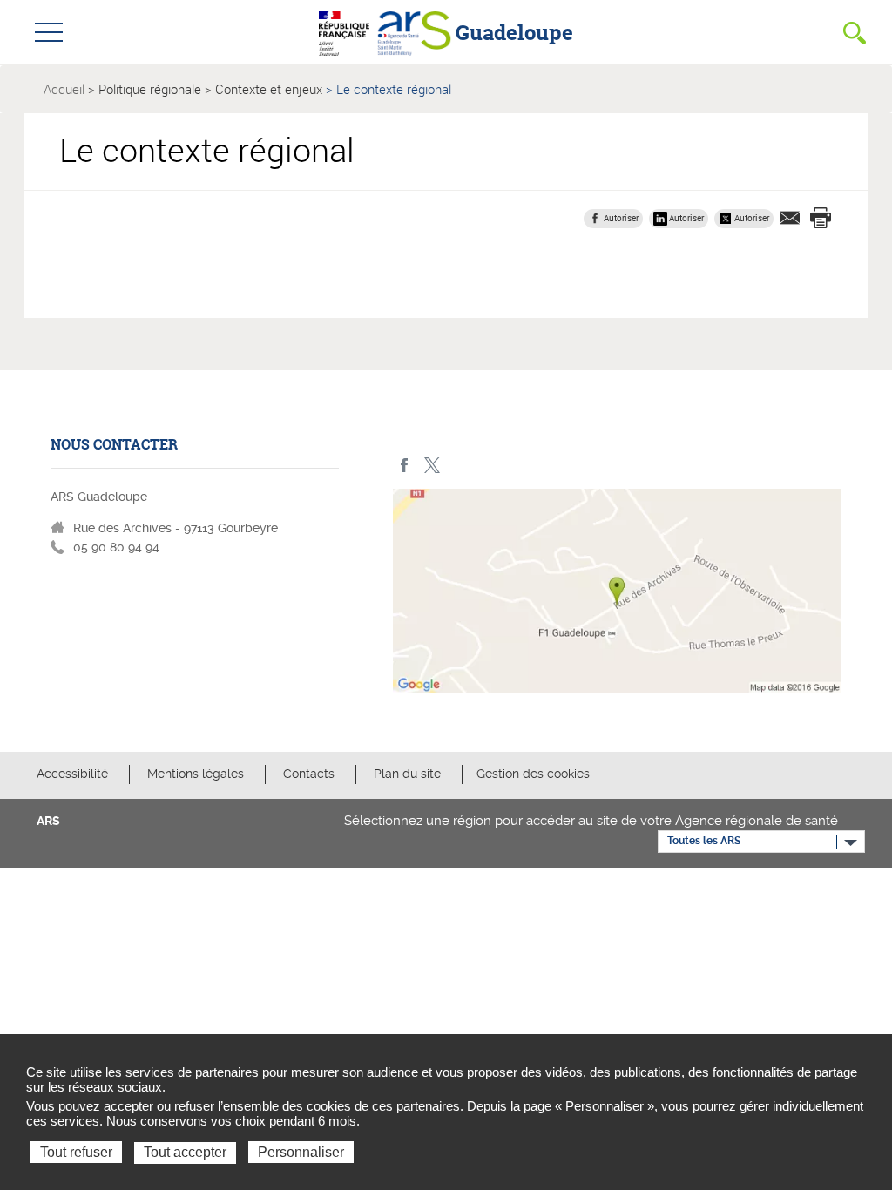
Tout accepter (185, 1152)
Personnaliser (301, 1152)
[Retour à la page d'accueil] (414, 31)
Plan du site (407, 774)
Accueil (64, 89)
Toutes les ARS (703, 841)
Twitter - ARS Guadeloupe (431, 465)
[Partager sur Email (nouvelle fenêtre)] (790, 217)
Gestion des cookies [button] (533, 774)
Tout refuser (76, 1152)
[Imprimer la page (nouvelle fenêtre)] (820, 217)
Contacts (308, 774)
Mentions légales (195, 774)
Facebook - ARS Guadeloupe (404, 465)
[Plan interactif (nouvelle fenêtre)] (617, 595)
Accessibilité (72, 774)
